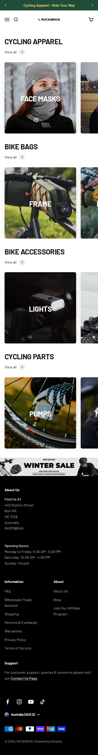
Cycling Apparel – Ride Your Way (49, 5)
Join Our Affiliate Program (67, 611)
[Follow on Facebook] (8, 702)
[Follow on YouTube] (31, 702)
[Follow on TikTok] (42, 702)
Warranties (13, 631)
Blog (57, 599)
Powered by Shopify (48, 741)
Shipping (12, 614)
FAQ (8, 591)
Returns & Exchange (21, 622)
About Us (61, 591)
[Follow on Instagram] (19, 702)
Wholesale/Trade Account (18, 602)
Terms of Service (18, 648)
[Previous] (5, 5)
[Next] (92, 5)
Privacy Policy (15, 639)
